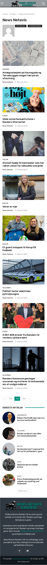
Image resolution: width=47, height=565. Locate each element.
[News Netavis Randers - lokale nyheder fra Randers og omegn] (23, 3)
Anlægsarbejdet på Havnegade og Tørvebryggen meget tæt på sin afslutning (22, 75)
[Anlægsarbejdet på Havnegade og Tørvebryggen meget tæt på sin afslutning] (23, 53)
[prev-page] (5, 399)
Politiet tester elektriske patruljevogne (16, 292)
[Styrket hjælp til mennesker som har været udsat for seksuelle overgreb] (23, 143)
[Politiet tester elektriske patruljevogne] (23, 271)
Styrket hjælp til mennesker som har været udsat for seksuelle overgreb (23, 164)
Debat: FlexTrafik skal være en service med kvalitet (30, 419)
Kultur (5, 203)
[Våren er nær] (23, 187)
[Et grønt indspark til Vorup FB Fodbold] (23, 228)
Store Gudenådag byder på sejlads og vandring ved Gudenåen (29, 481)
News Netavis (8, 82)
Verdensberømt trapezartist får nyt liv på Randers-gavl (30, 450)
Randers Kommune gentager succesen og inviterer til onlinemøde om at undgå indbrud (23, 381)
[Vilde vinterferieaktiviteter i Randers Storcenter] (23, 99)
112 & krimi (7, 288)
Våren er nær (10, 206)
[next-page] (30, 399)
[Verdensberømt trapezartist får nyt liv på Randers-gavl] (9, 449)
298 (10, 399)
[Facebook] (19, 550)
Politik (5, 159)
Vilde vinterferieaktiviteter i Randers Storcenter (19, 120)
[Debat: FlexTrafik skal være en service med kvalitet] (9, 418)
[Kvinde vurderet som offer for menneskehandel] (9, 433)
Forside (5, 14)
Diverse (6, 69)
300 (24, 399)
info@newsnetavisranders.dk (31, 531)
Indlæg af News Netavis (26, 14)
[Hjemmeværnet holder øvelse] (9, 464)
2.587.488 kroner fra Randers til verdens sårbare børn (21, 336)
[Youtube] (27, 550)
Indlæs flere (22, 491)
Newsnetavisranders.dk (20, 559)
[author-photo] (9, 31)
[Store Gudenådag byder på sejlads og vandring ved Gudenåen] (9, 480)
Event (5, 116)
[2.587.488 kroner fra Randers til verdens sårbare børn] (23, 315)
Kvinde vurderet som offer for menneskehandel (29, 434)
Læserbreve (22, 415)
